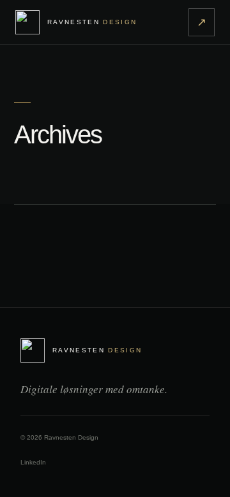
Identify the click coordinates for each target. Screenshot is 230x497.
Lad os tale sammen (201, 22)
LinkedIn (33, 462)
